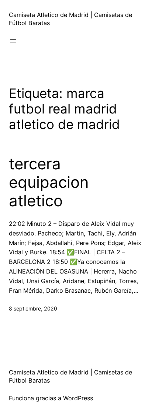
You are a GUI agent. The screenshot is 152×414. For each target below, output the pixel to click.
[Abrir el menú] (13, 40)
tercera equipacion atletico (49, 182)
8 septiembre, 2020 (33, 308)
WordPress (78, 398)
